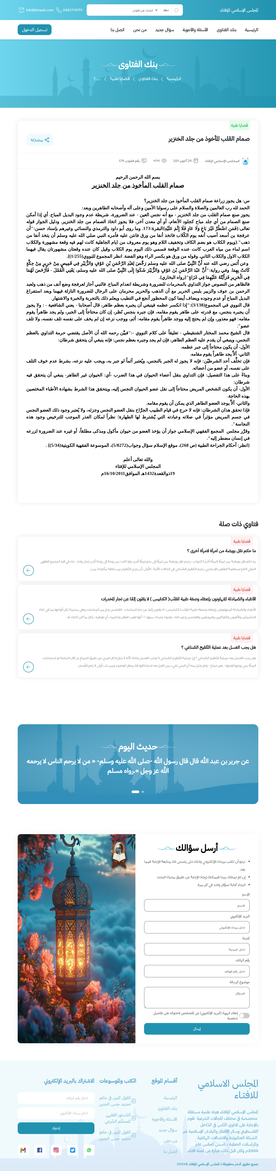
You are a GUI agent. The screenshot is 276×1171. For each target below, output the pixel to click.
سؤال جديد (164, 29)
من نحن (140, 29)
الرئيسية (251, 29)
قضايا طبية (120, 78)
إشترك (56, 1128)
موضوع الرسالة (240, 982)
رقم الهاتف (242, 960)
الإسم (246, 894)
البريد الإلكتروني (240, 916)
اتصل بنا (117, 29)
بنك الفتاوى (226, 29)
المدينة (246, 938)
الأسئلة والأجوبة (195, 29)
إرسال (197, 1028)
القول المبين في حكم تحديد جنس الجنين (115, 1100)
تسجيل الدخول (34, 29)
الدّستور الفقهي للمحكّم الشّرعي (118, 1118)
